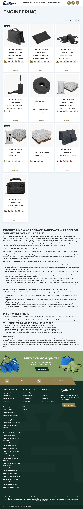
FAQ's (24, 407)
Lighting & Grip (7, 393)
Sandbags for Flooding (9, 443)
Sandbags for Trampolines (10, 471)
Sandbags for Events (9, 435)
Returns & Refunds (28, 396)
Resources (45, 398)
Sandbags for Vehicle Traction (11, 422)
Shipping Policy (27, 393)
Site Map (25, 409)
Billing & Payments (28, 398)
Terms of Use (26, 404)
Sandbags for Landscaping (10, 446)
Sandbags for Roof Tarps (10, 456)
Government (7, 396)
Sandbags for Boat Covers (10, 415)
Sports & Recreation (9, 412)
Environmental (7, 401)
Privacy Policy (26, 401)
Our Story (44, 396)
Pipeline (5, 404)
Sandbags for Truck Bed (10, 484)
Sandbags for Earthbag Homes (12, 487)
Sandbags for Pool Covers (10, 479)
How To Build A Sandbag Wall (50, 406)
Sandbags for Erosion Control (11, 433)
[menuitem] (27, 3)
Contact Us (45, 393)
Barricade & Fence (8, 398)
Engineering (6, 407)
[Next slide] (24, 36)
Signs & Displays (7, 409)
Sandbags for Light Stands (10, 468)
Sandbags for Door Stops (10, 430)
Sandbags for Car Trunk (10, 482)
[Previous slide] (6, 36)
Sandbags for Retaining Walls (11, 476)
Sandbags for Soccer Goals (11, 473)
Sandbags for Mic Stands (10, 448)
